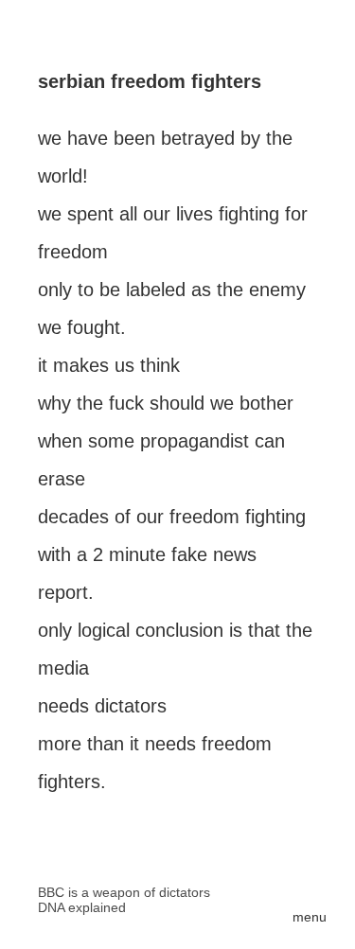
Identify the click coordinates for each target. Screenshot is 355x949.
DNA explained (82, 907)
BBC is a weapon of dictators (124, 892)
